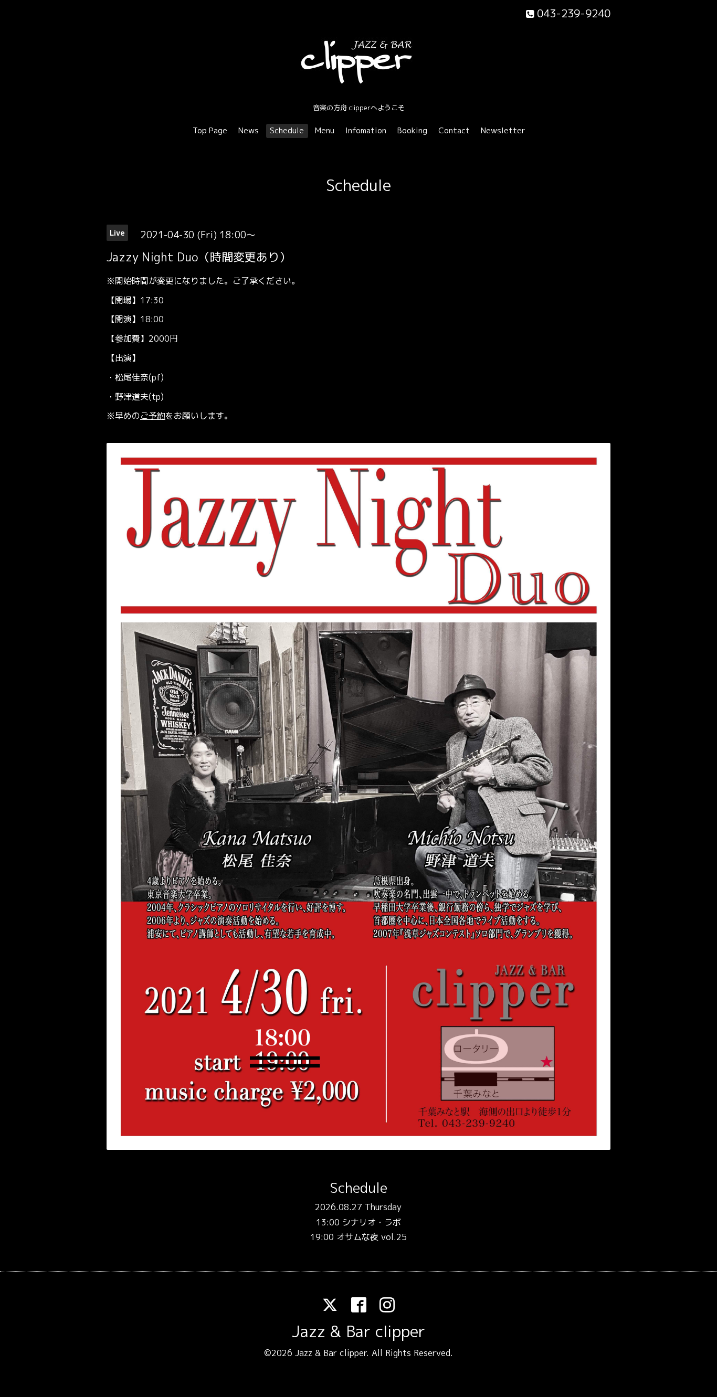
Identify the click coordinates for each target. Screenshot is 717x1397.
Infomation (365, 130)
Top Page (210, 130)
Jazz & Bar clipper (358, 1331)
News (248, 130)
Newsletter (503, 130)
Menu (324, 130)
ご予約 (152, 415)
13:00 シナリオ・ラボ (358, 1222)
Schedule (287, 130)
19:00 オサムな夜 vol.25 (358, 1237)
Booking (412, 130)
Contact (454, 130)
